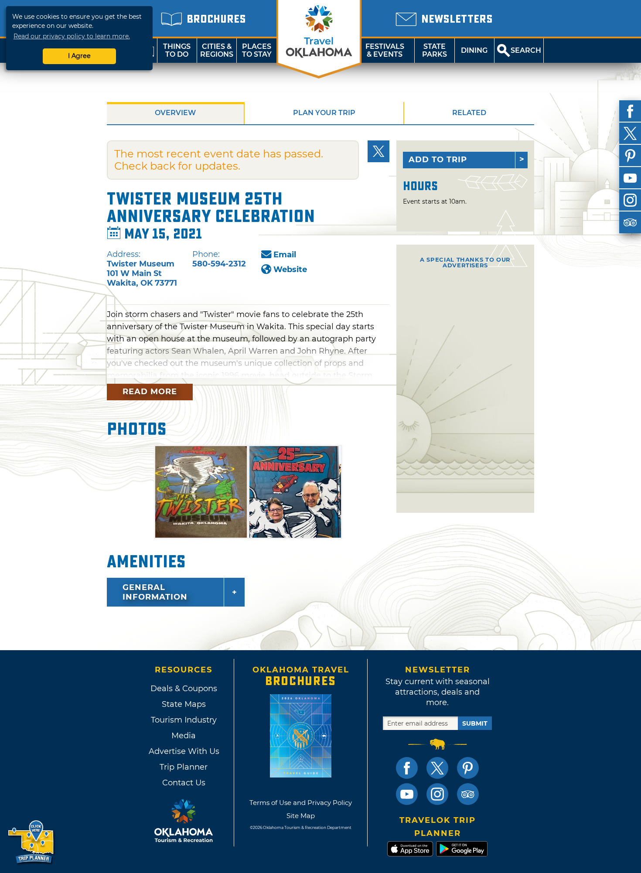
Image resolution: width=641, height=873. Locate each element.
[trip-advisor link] (468, 794)
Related (469, 113)
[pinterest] (630, 156)
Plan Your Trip (324, 113)
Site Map (300, 816)
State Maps (184, 704)
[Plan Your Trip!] (32, 842)
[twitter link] (437, 768)
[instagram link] (437, 794)
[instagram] (630, 200)
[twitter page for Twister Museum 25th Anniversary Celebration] (378, 151)
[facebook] (630, 111)
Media (183, 735)
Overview (175, 113)
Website (290, 269)
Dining (474, 50)
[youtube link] (407, 794)
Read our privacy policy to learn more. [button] (72, 36)
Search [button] (526, 50)
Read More (150, 391)
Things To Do (177, 50)
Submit (475, 723)
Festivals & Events (384, 50)
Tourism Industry (184, 720)
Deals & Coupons (183, 688)
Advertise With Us (183, 751)
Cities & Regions (216, 50)
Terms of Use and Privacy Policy (300, 802)
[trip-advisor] (630, 222)
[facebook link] (407, 768)
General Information (155, 592)
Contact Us (183, 783)
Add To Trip (438, 159)
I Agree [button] (79, 56)
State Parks (434, 50)
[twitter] (630, 133)
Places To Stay (257, 50)
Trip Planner (184, 767)
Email (284, 254)
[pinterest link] (468, 768)
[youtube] (630, 178)
